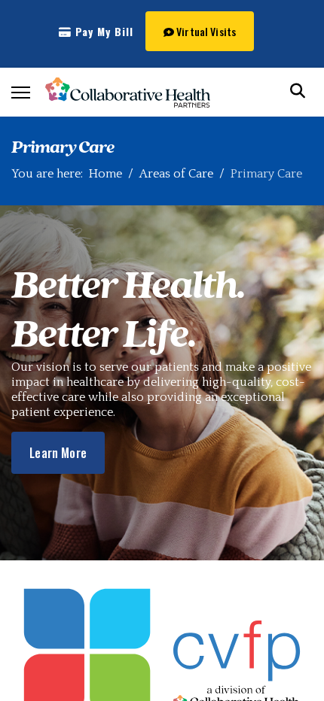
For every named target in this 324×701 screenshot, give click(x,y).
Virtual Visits (205, 31)
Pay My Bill (102, 31)
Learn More (58, 453)
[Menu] (20, 92)
